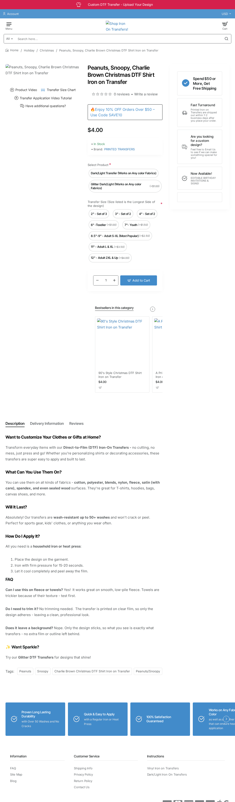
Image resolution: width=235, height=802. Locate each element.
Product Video (26, 90)
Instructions (155, 756)
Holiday (29, 50)
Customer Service (87, 756)
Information (18, 756)
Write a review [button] (146, 94)
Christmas (47, 50)
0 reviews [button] (122, 94)
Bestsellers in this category (114, 308)
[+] (114, 280)
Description (15, 423)
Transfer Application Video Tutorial (46, 98)
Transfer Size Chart (61, 90)
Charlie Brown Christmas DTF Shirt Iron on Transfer (92, 671)
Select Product (98, 165)
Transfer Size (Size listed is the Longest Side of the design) (121, 204)
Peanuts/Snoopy (148, 671)
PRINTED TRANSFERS (119, 149)
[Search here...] (226, 38)
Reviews (76, 423)
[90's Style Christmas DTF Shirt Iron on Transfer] (122, 343)
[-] (97, 280)
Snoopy (42, 671)
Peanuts (25, 671)
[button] (138, 280)
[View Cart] (224, 25)
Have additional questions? (45, 106)
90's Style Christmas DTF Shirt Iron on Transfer (120, 375)
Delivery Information (47, 423)
